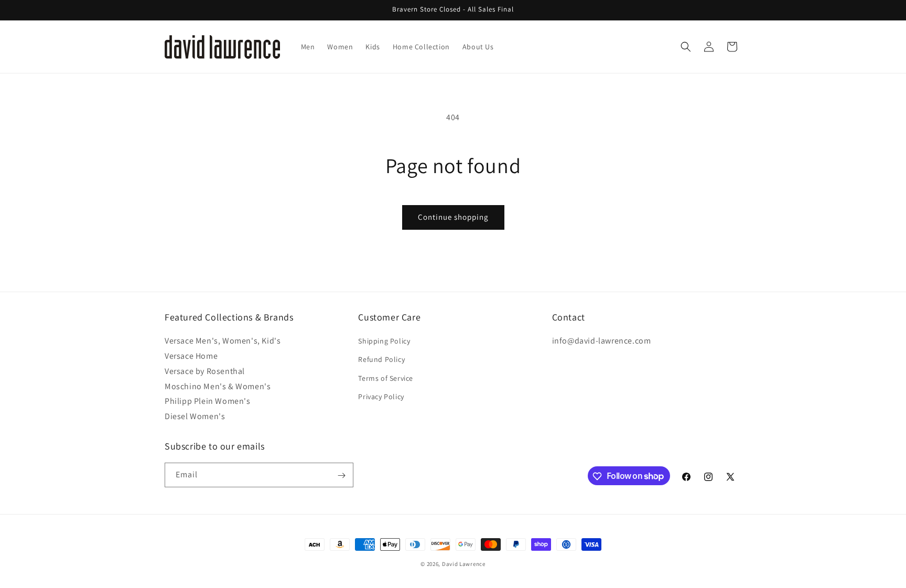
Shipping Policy (384, 341)
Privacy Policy (381, 396)
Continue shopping (453, 217)
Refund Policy (381, 360)
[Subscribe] (341, 475)
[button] (685, 46)
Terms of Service (385, 378)
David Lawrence (464, 564)
